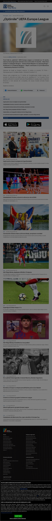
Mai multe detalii (23, 488)
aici (37, 495)
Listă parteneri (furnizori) (6, 512)
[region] (26, 501)
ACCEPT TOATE (18, 516)
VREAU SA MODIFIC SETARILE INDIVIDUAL (18, 518)
